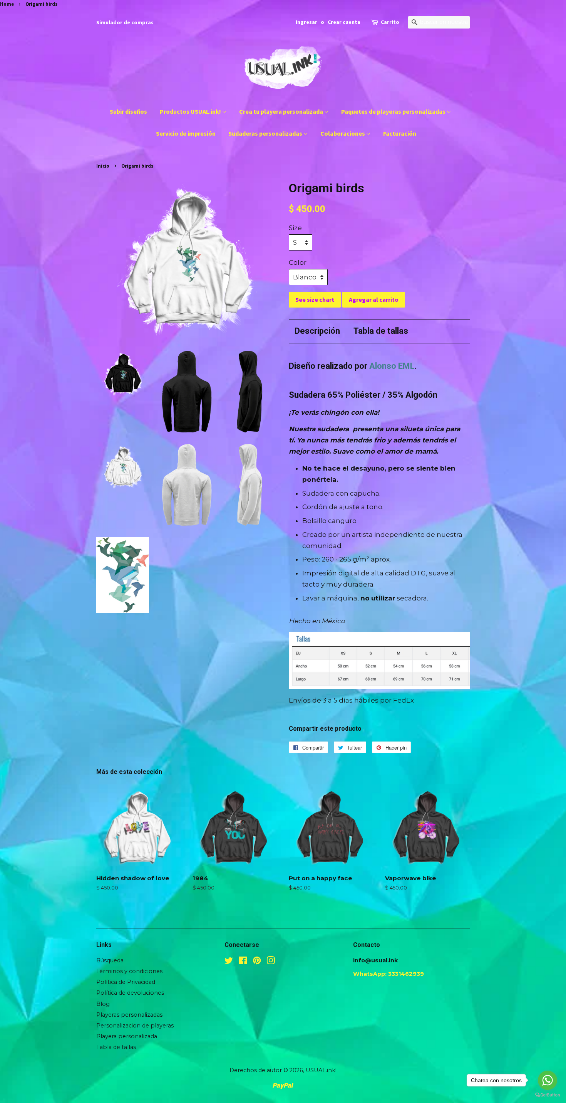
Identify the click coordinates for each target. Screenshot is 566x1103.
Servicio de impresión (186, 133)
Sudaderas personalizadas (265, 133)
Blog (103, 1003)
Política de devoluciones (130, 992)
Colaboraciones (343, 133)
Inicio (102, 166)
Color (297, 262)
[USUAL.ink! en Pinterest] (257, 961)
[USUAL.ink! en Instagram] (270, 961)
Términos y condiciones (129, 971)
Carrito (390, 21)
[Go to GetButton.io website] (547, 1095)
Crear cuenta (344, 21)
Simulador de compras (125, 22)
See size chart (314, 299)
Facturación (399, 133)
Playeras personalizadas (129, 1014)
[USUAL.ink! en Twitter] (228, 961)
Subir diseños (128, 111)
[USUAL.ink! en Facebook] (242, 961)
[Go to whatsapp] (547, 1080)
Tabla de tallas (380, 331)
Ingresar (306, 21)
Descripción (317, 331)
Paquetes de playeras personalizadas (394, 111)
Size (295, 228)
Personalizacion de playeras (135, 1025)
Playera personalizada (126, 1036)
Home (7, 4)
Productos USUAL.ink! (191, 111)
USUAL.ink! (321, 1070)
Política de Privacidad (125, 982)
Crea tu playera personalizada (281, 111)
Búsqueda (110, 960)
